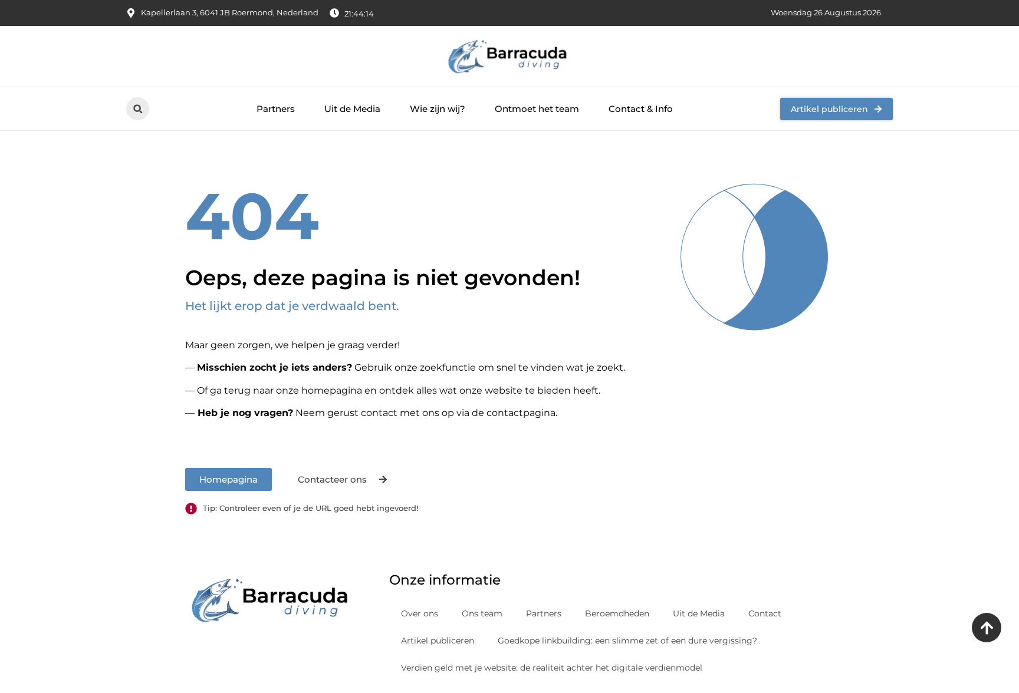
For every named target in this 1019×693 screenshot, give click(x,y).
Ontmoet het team (537, 108)
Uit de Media (352, 108)
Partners (276, 108)
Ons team (482, 613)
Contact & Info (641, 108)
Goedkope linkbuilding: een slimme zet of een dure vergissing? (627, 640)
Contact (764, 613)
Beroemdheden (617, 613)
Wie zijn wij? (437, 108)
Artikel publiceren (437, 640)
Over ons (419, 613)
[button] (137, 108)
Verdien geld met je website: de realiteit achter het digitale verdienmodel (551, 667)
